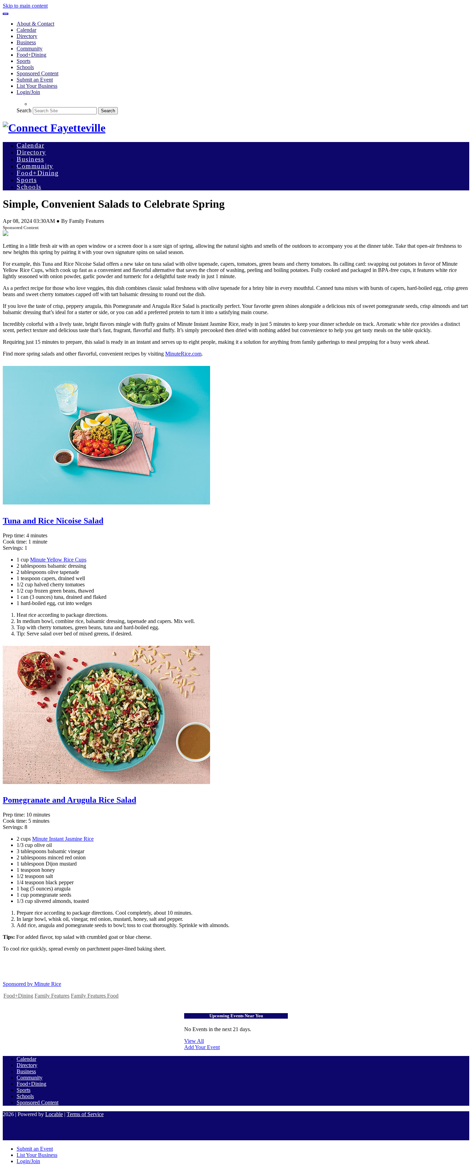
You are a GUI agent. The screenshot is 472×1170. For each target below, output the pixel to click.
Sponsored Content (37, 73)
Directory (27, 36)
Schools (25, 67)
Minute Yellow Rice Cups (58, 560)
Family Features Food (95, 996)
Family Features (52, 996)
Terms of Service (85, 1114)
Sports (23, 61)
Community (30, 48)
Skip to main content (25, 6)
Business (26, 42)
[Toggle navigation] (5, 14)
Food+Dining (31, 55)
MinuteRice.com (183, 354)
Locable (54, 1114)
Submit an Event (35, 80)
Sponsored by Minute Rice (32, 984)
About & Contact (35, 24)
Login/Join (28, 92)
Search (24, 110)
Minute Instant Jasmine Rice (63, 839)
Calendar (26, 30)
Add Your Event (202, 1047)
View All (194, 1041)
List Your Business (37, 86)
